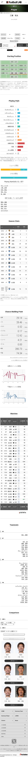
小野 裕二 (24, 588)
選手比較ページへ (14, 638)
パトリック (24, 589)
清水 (13, 231)
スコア (15, 421)
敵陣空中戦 (11, 126)
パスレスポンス (9, 123)
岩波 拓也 (4, 206)
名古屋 (10, 443)
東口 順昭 (24, 535)
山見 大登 (24, 600)
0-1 (16, 426)
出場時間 (22, 421)
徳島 (10, 459)
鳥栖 (10, 437)
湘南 (10, 464)
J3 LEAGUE (3, 730)
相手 (9, 421)
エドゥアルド (4, 210)
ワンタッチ (9, 109)
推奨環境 (7, 745)
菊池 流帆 (4, 202)
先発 (24, 226)
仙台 (10, 478)
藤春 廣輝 (24, 543)
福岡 (10, 432)
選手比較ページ (14, 660)
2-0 (16, 461)
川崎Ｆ (10, 448)
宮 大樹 (3, 194)
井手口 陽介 (23, 570)
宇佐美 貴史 (23, 602)
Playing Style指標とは (8, 160)
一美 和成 (24, 591)
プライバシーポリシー (13, 745)
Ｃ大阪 (10, 445)
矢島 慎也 (24, 574)
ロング (10, 116)
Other (2, 736)
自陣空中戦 (11, 143)
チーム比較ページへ (14, 634)
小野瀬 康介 (23, 565)
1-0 (16, 437)
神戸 (10, 426)
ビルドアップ (10, 140)
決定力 (12, 106)
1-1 (16, 445)
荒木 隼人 (4, 192)
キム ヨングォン (22, 550)
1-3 (16, 491)
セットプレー (9, 119)
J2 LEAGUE (3, 727)
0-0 (16, 429)
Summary (3, 733)
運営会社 (21, 745)
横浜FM (10, 480)
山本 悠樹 (24, 577)
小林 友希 (4, 188)
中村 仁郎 (24, 579)
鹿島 (10, 472)
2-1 (16, 459)
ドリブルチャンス (9, 130)
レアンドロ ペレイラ (21, 586)
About (16, 720)
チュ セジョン (23, 563)
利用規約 (2, 745)
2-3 (16, 480)
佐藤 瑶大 (24, 549)
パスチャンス (10, 136)
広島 (10, 429)
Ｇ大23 (13, 263)
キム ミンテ (4, 185)
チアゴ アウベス (22, 595)
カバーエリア (10, 153)
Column (3, 720)
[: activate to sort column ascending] (5, 227)
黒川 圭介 (24, 552)
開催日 (5, 421)
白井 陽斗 (24, 597)
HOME (2, 711)
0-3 (16, 453)
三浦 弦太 (24, 545)
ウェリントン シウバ (21, 575)
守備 (12, 146)
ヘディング (9, 113)
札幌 (10, 475)
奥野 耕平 (24, 572)
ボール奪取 (11, 150)
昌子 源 (25, 541)
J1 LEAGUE (3, 724)
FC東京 (10, 456)
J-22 (13, 234)
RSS (26, 50)
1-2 (16, 451)
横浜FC (10, 461)
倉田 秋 (25, 566)
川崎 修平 (24, 598)
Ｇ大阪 (13, 247)
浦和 (10, 453)
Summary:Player (5, 715)
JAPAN (16, 715)
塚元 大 (25, 593)
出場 (18, 226)
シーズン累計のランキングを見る (19, 360)
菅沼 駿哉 (24, 547)
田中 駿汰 (4, 204)
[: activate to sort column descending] (2, 227)
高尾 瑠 (25, 556)
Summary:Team (19, 711)
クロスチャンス (9, 133)
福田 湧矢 (24, 568)
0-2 (16, 443)
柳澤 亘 (25, 554)
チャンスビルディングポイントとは (18, 357)
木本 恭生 (4, 190)
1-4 (16, 499)
